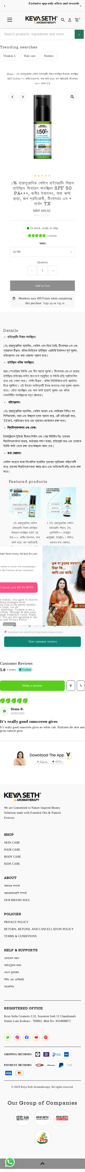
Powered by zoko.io (9, 623)
